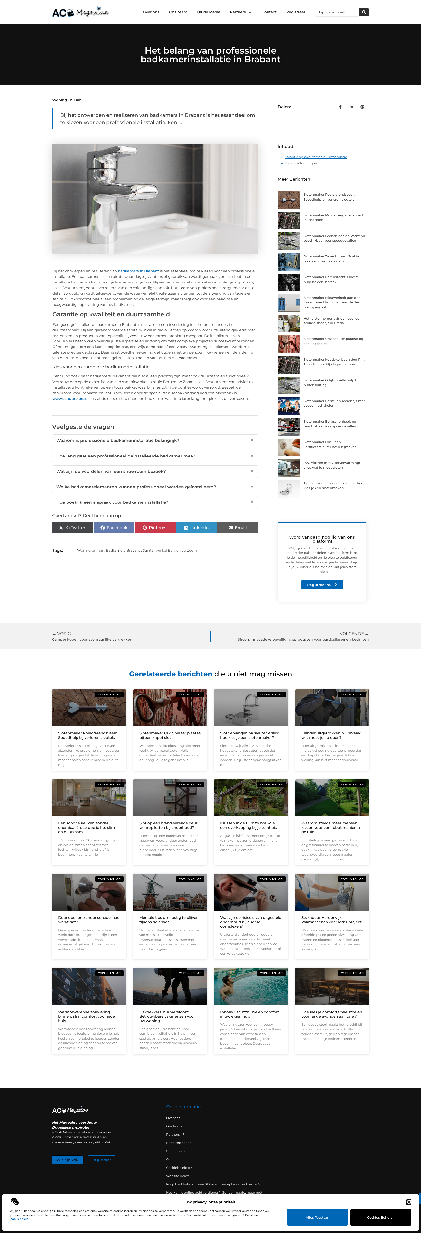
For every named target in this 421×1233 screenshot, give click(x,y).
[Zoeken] (364, 12)
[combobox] (337, 12)
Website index (177, 1176)
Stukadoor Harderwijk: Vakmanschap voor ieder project (331, 919)
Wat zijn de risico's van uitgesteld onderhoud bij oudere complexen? (250, 922)
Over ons (151, 12)
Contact (269, 12)
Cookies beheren (381, 1217)
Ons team (178, 12)
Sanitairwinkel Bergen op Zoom (170, 550)
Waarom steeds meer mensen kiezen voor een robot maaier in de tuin (330, 827)
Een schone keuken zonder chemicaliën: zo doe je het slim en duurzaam (86, 827)
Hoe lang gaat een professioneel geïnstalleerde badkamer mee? (155, 456)
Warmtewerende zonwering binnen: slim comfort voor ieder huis (87, 1016)
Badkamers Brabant (123, 550)
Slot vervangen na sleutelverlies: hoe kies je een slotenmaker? (249, 735)
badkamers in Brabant (138, 271)
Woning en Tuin (67, 100)
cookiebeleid (20, 1219)
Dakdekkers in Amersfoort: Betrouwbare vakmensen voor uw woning (167, 1016)
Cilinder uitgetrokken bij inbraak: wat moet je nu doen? (331, 735)
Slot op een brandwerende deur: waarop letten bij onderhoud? (168, 825)
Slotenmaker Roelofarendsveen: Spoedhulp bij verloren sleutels (87, 735)
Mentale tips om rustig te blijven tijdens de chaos (169, 919)
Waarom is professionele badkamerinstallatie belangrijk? (155, 440)
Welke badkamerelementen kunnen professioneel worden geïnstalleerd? (155, 486)
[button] (408, 1202)
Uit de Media (208, 12)
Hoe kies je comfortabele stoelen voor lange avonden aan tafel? (331, 1014)
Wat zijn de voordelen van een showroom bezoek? (155, 471)
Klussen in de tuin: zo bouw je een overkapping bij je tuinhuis (248, 825)
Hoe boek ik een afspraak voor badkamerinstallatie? (155, 502)
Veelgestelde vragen (301, 163)
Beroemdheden (179, 1143)
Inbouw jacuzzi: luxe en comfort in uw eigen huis (249, 1014)
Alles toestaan (317, 1217)
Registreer (295, 12)
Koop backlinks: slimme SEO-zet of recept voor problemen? (213, 1184)
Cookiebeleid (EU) (180, 1167)
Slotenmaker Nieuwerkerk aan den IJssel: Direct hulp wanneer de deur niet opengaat (333, 302)
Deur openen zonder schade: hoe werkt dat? (88, 919)
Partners (238, 12)
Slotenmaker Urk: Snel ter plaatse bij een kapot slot (170, 735)
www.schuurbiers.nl (70, 398)
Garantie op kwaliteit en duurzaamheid (316, 157)
